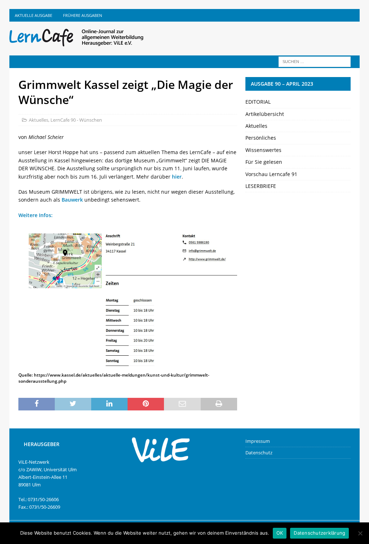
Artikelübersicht (264, 114)
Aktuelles (38, 120)
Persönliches (260, 137)
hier (177, 176)
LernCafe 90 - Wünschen (76, 120)
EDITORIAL (258, 101)
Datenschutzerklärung (319, 533)
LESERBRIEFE (260, 186)
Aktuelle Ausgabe (33, 15)
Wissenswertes (263, 150)
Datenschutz (258, 452)
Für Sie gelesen (263, 161)
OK (279, 533)
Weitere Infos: (35, 215)
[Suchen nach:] (315, 61)
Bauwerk (72, 199)
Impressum (257, 441)
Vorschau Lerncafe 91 (271, 174)
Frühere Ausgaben (82, 15)
